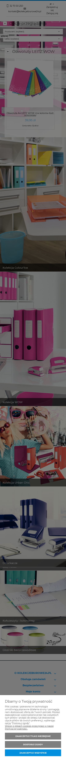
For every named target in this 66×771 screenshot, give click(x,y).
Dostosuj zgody (33, 744)
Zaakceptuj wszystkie (33, 753)
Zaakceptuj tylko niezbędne (33, 736)
